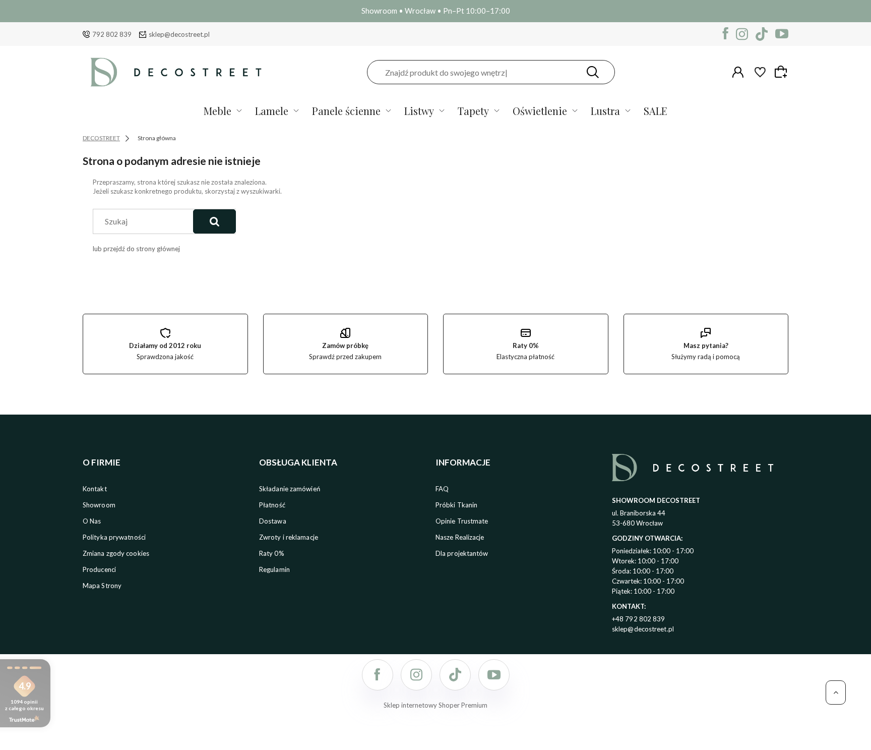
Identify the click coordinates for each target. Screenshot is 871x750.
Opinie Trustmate (462, 521)
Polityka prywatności (114, 537)
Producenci (99, 569)
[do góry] (836, 692)
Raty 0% (271, 553)
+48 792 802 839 (638, 619)
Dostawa (272, 521)
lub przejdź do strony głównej (136, 249)
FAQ (442, 489)
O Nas (92, 521)
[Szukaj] (592, 72)
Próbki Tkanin (456, 505)
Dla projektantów (462, 553)
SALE (655, 111)
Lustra (605, 111)
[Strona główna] (176, 72)
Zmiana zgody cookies (116, 553)
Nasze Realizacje (460, 537)
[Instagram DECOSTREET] (742, 34)
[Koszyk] (782, 72)
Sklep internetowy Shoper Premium (435, 705)
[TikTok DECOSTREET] (762, 34)
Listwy (419, 111)
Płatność (272, 505)
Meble (217, 111)
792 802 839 (112, 34)
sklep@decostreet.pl (179, 34)
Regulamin (274, 569)
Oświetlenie (540, 111)
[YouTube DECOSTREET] (781, 34)
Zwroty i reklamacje (288, 537)
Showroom (99, 505)
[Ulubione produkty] (760, 72)
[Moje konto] (738, 72)
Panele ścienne (346, 111)
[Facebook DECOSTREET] (725, 34)
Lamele (271, 111)
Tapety (473, 111)
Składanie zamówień (289, 489)
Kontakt (95, 489)
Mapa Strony (102, 586)
